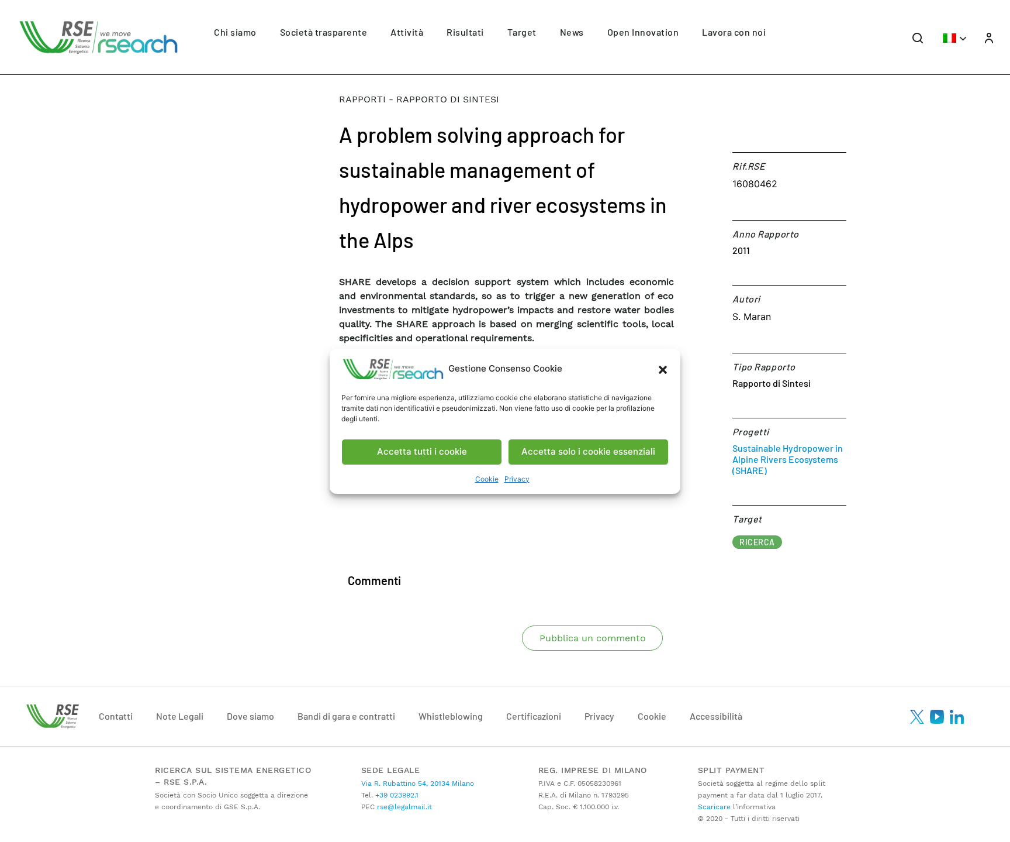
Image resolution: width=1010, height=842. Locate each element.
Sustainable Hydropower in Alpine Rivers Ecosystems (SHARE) (787, 459)
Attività (406, 31)
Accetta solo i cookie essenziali (588, 451)
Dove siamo (250, 715)
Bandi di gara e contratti (346, 715)
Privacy (517, 479)
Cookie (487, 479)
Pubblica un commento (592, 638)
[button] (663, 369)
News (572, 31)
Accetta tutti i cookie (422, 451)
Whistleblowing (450, 715)
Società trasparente (324, 31)
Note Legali (179, 715)
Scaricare (714, 807)
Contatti (116, 715)
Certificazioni (533, 715)
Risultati (465, 31)
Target (522, 31)
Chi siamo (235, 31)
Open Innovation (643, 31)
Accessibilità (716, 715)
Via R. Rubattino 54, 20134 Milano (417, 783)
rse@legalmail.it (403, 807)
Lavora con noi (734, 31)
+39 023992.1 (395, 795)
